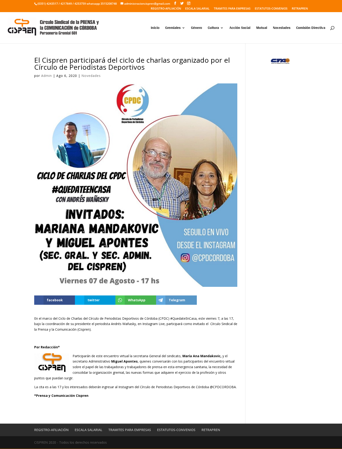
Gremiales (173, 28)
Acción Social (239, 28)
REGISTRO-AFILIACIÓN (166, 8)
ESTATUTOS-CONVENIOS (271, 8)
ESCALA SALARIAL (197, 8)
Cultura (213, 28)
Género (196, 28)
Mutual (261, 28)
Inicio (155, 28)
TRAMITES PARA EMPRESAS (232, 8)
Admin (46, 75)
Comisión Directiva (310, 28)
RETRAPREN (300, 8)
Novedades (281, 28)
